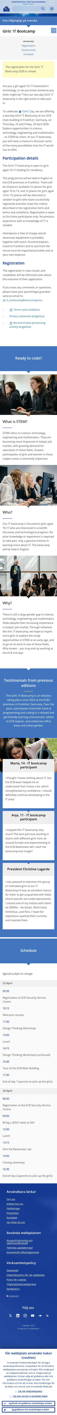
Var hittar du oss (16, 1222)
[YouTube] (32, 1315)
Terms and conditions (26, 310)
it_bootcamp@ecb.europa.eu (24, 300)
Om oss (11, 1199)
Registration (28, 46)
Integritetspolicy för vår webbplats (26, 1275)
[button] (52, 3)
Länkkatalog (14, 1296)
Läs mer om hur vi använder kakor (30, 1396)
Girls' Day (28, 111)
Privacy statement (20, 316)
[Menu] (51, 9)
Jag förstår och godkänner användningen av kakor (30, 1403)
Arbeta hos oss (15, 1204)
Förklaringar (13, 1208)
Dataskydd (12, 1270)
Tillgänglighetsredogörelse (21, 1284)
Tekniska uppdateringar (20, 1248)
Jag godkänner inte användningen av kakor (30, 1410)
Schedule (28, 54)
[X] (10, 1315)
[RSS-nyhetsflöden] (47, 1315)
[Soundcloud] (40, 1315)
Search (43, 8)
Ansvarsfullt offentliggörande (23, 1252)
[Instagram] (25, 1315)
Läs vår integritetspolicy (30, 1391)
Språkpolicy (13, 1289)
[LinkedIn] (18, 1315)
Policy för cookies (16, 1280)
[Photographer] (54, 413)
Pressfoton (13, 1213)
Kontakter (12, 1218)
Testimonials (28, 50)
